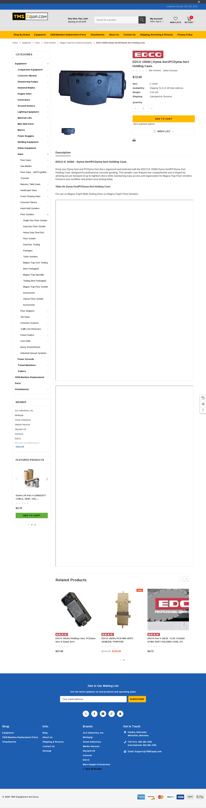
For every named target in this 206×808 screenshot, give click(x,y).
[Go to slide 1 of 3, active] (28, 524)
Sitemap (47, 751)
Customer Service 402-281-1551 (182, 6)
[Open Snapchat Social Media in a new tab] (120, 714)
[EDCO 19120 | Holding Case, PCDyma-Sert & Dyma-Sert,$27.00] (76, 609)
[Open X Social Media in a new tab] (86, 714)
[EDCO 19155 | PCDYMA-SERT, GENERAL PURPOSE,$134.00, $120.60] (122, 609)
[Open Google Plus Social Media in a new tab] (111, 714)
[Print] (134, 140)
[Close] (198, 2)
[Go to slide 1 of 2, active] (120, 660)
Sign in (159, 21)
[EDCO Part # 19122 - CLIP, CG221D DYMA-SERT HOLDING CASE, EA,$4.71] (168, 609)
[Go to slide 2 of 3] (32, 524)
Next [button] (47, 479)
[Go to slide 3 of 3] (35, 524)
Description (63, 152)
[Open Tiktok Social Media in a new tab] (103, 714)
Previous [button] (16, 479)
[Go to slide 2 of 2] (124, 660)
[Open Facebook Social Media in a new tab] (94, 714)
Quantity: (138, 102)
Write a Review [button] (170, 70)
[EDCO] (148, 54)
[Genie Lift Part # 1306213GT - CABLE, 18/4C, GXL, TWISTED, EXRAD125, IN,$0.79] (32, 477)
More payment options (144, 124)
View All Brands (93, 769)
